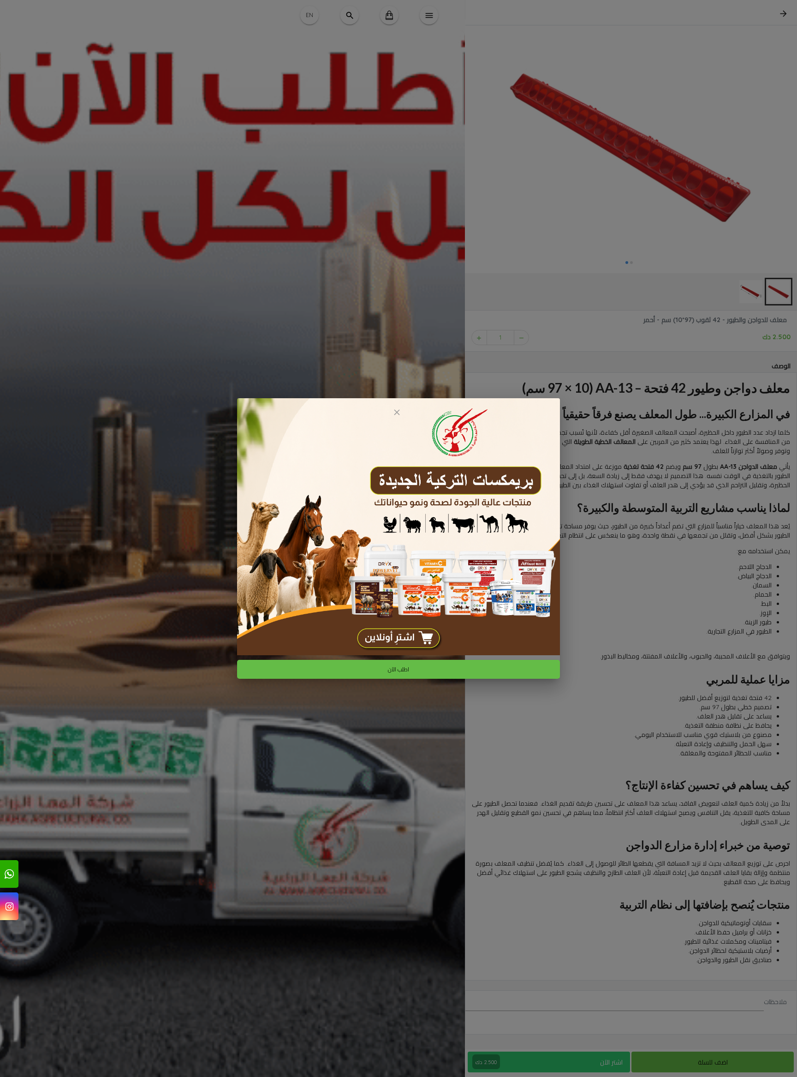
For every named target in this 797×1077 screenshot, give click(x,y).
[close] (396, 412)
